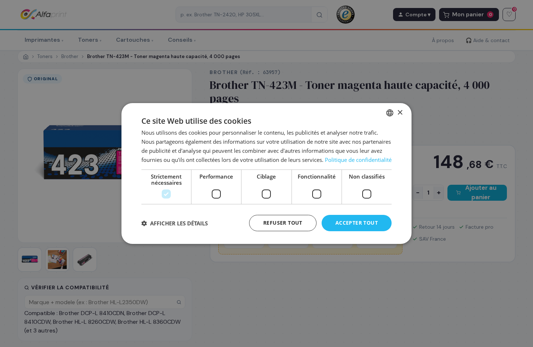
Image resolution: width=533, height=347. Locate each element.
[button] (174, 223)
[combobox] (389, 113)
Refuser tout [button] (282, 222)
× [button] (399, 112)
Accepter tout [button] (356, 222)
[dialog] (266, 173)
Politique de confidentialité (358, 159)
